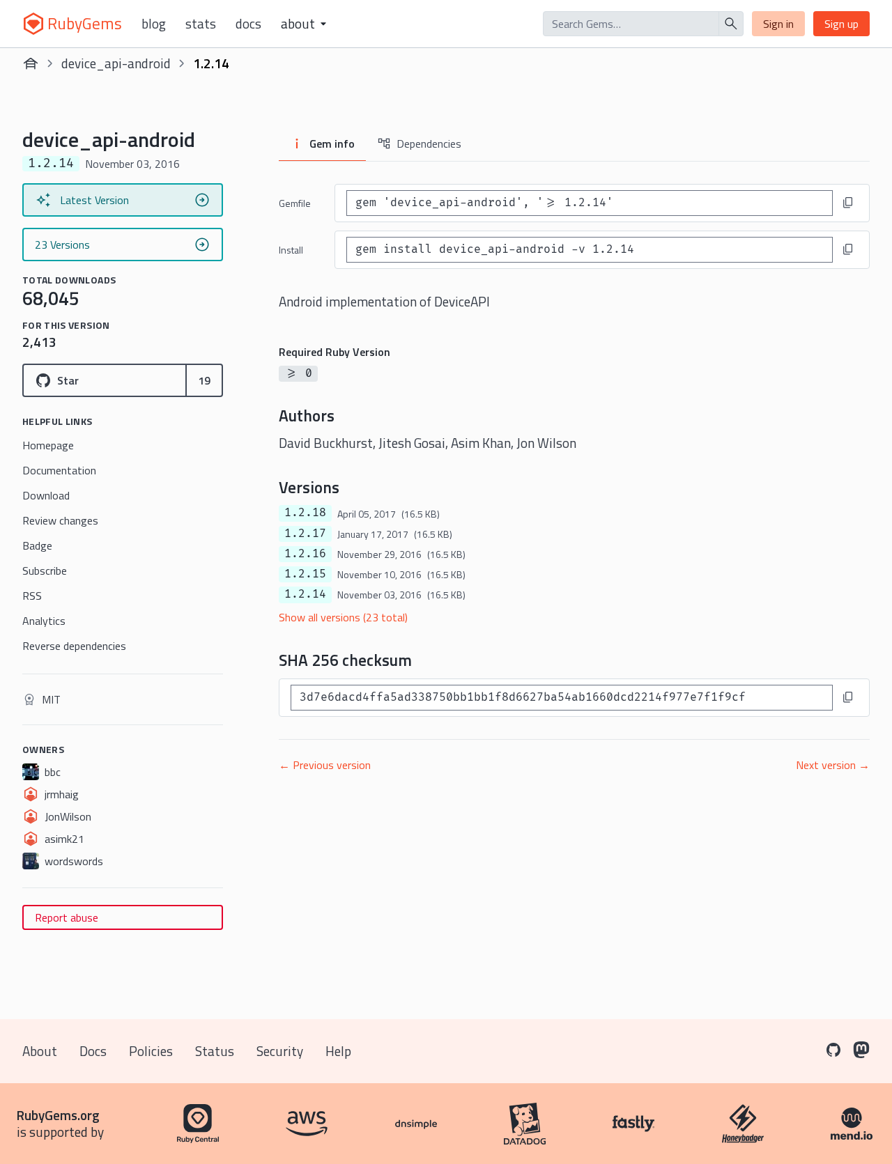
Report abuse (66, 917)
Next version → (833, 764)
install (291, 249)
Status (214, 1051)
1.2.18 (305, 513)
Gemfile (295, 203)
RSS (32, 595)
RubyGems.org (58, 1115)
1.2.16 (305, 554)
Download (46, 495)
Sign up (841, 23)
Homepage (48, 445)
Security (279, 1051)
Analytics (44, 620)
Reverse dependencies (74, 645)
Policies (151, 1051)
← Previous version (325, 764)
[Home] (31, 63)
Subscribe (44, 570)
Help (338, 1051)
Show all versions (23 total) (343, 617)
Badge (37, 545)
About (39, 1051)
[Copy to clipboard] (848, 202)
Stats (200, 23)
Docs (248, 23)
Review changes (60, 520)
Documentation (59, 470)
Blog (153, 23)
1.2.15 (305, 574)
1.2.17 (305, 534)
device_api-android (116, 63)
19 (204, 380)
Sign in (778, 23)
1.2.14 (305, 594)
